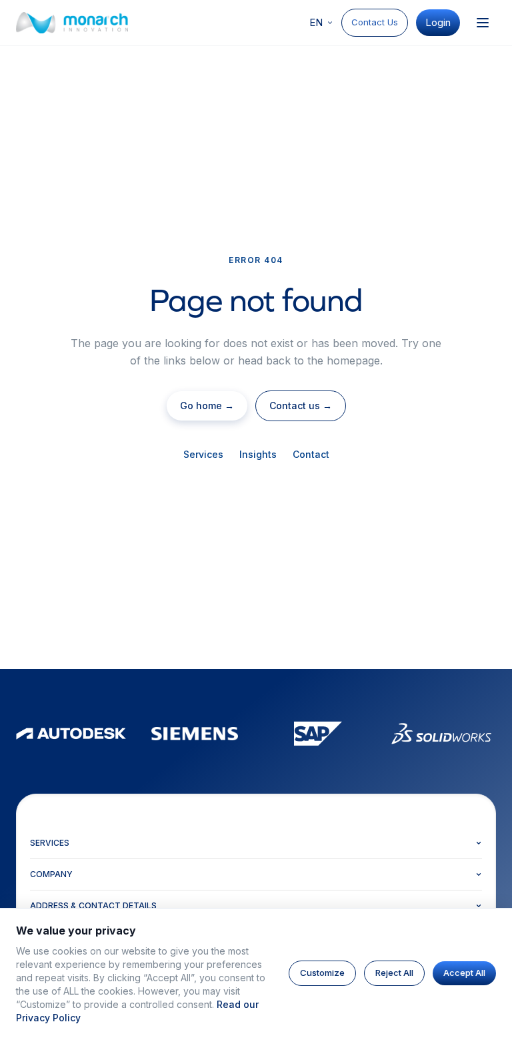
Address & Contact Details (93, 905)
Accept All (464, 972)
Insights (258, 454)
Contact (311, 454)
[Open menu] (482, 22)
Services (203, 454)
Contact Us (374, 22)
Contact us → (300, 405)
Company (51, 874)
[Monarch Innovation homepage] (72, 22)
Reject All (394, 972)
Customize (322, 972)
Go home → (207, 405)
